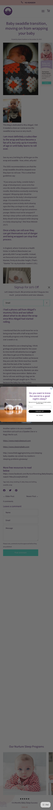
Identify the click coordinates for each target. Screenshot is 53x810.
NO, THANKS (39, 415)
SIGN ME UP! (40, 411)
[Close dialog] (51, 388)
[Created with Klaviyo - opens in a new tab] (26, 422)
